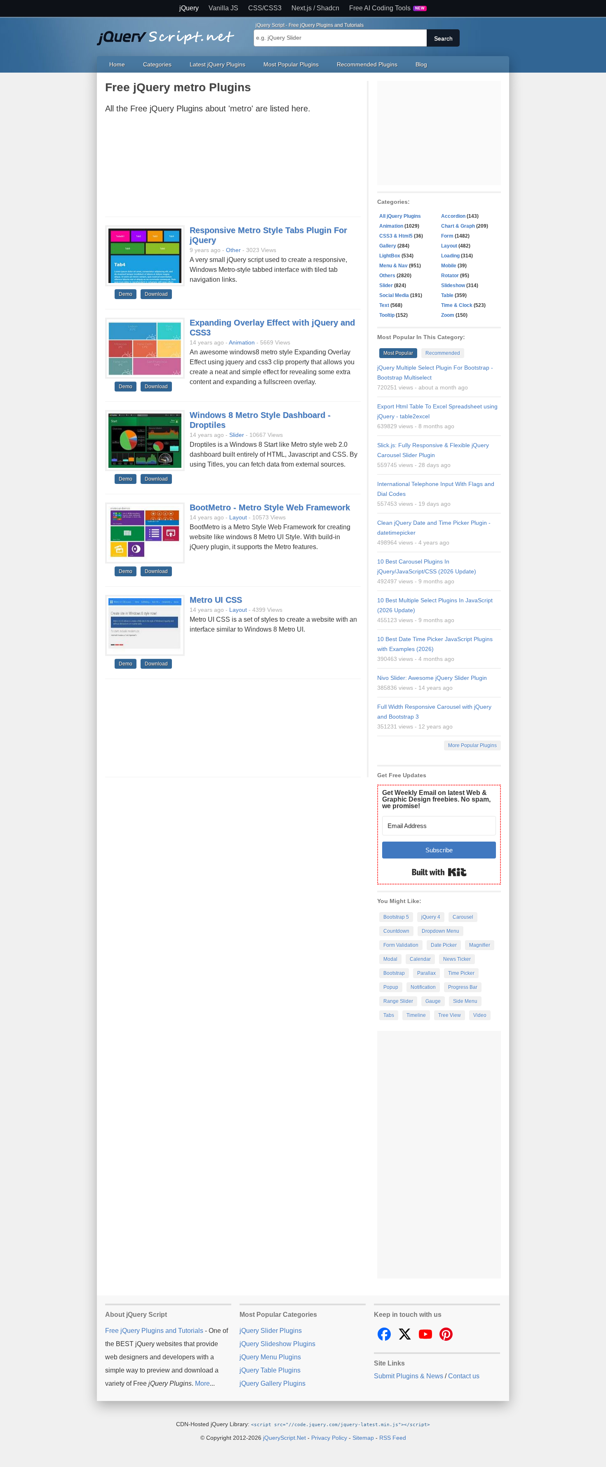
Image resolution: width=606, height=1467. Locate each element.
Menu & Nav (393, 266)
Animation (242, 342)
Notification (423, 987)
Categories (157, 64)
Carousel (463, 917)
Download (156, 294)
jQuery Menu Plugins (270, 1357)
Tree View (449, 1015)
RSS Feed (392, 1437)
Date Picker (444, 945)
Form (447, 236)
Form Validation (400, 945)
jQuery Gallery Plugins (272, 1383)
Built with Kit (439, 872)
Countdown (396, 931)
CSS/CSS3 (265, 8)
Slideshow (453, 285)
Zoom (447, 315)
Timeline (416, 1015)
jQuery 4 (430, 917)
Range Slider (398, 1001)
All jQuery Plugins (400, 216)
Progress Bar (462, 987)
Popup (390, 987)
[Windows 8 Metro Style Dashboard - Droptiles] (145, 441)
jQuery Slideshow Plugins (277, 1343)
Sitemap (363, 1437)
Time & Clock (456, 305)
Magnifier (479, 945)
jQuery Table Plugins (270, 1370)
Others (387, 275)
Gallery (387, 246)
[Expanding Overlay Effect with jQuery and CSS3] (145, 349)
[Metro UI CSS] (145, 626)
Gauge (433, 1001)
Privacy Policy (329, 1437)
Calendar (420, 959)
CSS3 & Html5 (396, 236)
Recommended (442, 353)
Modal (390, 959)
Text (384, 305)
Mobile (448, 266)
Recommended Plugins (367, 64)
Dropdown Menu (440, 931)
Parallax (426, 973)
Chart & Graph (458, 226)
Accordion (453, 216)
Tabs (388, 1015)
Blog (421, 64)
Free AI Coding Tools (387, 8)
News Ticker (457, 959)
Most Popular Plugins (291, 64)
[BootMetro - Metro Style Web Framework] (145, 533)
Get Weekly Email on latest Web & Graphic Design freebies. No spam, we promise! (436, 799)
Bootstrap (394, 973)
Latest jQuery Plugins (217, 64)
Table (447, 295)
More (202, 1383)
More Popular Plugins (472, 745)
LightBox (389, 256)
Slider (236, 435)
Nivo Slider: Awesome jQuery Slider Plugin (432, 678)
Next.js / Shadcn (315, 8)
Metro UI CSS (216, 599)
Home (117, 64)
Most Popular (398, 353)
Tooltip (387, 315)
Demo (125, 294)
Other (233, 250)
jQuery (189, 8)
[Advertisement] (233, 167)
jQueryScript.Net (284, 1437)
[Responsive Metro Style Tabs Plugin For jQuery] (145, 256)
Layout (238, 517)
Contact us (463, 1376)
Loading (450, 256)
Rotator (450, 275)
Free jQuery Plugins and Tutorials (169, 33)
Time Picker (461, 973)
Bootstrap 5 (396, 917)
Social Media (394, 295)
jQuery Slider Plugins (271, 1330)
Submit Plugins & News (408, 1376)
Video (479, 1015)
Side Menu (465, 1001)
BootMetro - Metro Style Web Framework (270, 507)
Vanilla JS (223, 8)
